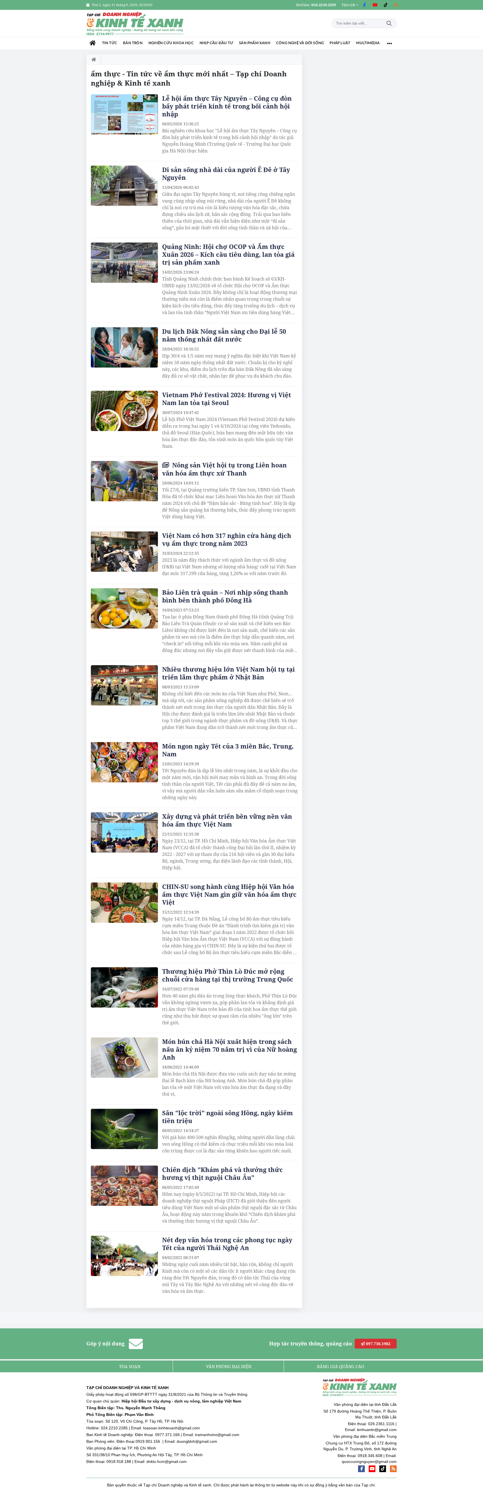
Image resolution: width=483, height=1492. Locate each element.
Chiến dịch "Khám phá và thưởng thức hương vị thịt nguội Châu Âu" (222, 1173)
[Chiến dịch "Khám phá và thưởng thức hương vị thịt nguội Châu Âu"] (124, 1186)
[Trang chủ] (92, 43)
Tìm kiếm (389, 23)
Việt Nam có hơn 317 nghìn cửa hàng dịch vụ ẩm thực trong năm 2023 (226, 539)
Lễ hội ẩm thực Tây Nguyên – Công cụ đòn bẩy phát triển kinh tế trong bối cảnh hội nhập (227, 106)
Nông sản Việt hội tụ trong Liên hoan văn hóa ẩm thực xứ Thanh (224, 469)
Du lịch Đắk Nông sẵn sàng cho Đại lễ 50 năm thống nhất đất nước (224, 335)
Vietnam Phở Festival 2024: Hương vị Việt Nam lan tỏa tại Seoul (226, 398)
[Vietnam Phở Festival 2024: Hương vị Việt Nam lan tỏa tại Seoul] (124, 411)
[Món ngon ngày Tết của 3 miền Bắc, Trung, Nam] (124, 762)
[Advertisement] (355, 138)
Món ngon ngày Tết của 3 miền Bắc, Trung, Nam (227, 750)
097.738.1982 (377, 1343)
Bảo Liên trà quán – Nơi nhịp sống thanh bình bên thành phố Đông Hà (225, 596)
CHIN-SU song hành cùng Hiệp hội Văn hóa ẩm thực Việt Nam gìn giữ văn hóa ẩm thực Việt (229, 894)
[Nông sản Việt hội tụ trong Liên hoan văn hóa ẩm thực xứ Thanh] (124, 481)
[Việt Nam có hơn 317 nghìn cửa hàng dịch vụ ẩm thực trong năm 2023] (124, 551)
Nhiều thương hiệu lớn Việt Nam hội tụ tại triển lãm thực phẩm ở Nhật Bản (228, 673)
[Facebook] (364, 5)
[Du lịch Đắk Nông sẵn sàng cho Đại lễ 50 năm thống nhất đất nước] (124, 347)
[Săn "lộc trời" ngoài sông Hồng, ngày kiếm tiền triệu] (124, 1129)
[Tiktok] (385, 5)
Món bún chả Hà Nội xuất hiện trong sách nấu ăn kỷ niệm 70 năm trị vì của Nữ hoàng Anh (229, 1049)
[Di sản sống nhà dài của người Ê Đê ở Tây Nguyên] (124, 186)
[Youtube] (374, 5)
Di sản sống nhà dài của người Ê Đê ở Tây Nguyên (226, 173)
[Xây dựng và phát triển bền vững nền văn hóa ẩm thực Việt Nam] (124, 832)
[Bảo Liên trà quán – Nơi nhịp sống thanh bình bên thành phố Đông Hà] (124, 608)
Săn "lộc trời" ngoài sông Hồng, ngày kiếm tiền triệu (227, 1117)
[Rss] (396, 5)
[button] (350, 5)
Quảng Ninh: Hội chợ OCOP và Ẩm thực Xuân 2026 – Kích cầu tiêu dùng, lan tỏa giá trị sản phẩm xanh (228, 254)
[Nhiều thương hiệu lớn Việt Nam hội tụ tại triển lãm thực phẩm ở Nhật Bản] (124, 685)
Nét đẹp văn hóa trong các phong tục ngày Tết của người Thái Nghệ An (227, 1244)
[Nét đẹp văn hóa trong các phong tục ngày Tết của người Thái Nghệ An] (124, 1256)
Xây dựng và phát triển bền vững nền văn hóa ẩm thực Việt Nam (227, 820)
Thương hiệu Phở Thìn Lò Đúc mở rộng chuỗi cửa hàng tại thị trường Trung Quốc (227, 975)
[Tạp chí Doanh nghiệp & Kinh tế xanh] (135, 23)
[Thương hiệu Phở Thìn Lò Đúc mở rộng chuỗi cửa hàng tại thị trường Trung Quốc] (124, 987)
